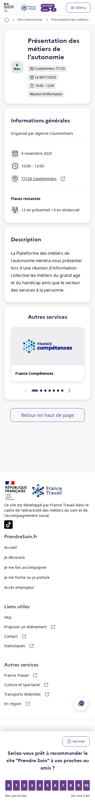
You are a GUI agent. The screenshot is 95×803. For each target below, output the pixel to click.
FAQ (7, 617)
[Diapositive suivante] (69, 390)
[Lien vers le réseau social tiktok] (8, 524)
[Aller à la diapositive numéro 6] (58, 391)
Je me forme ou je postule (27, 577)
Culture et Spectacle (30, 684)
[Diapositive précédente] (25, 390)
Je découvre (14, 557)
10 (86, 785)
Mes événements (30, 20)
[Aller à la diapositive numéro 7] (62, 391)
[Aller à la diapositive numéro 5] (54, 391)
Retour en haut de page (47, 415)
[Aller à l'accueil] (30, 7)
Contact (30, 636)
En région (30, 703)
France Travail (30, 675)
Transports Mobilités (30, 694)
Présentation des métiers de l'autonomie (69, 20)
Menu (81, 7)
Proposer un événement (30, 627)
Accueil (10, 547)
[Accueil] (6, 19)
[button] (47, 354)
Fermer (79, 741)
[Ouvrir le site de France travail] (16, 490)
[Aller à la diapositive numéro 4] (50, 391)
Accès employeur (19, 587)
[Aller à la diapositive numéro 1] (35, 391)
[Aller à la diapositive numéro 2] (41, 391)
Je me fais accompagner (25, 567)
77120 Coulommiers (45, 179)
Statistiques (30, 646)
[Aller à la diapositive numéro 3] (45, 391)
